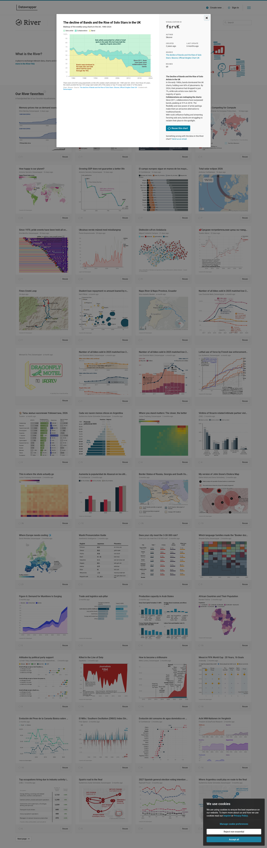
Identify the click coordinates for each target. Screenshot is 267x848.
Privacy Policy (241, 815)
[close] (206, 17)
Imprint (227, 815)
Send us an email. (179, 139)
